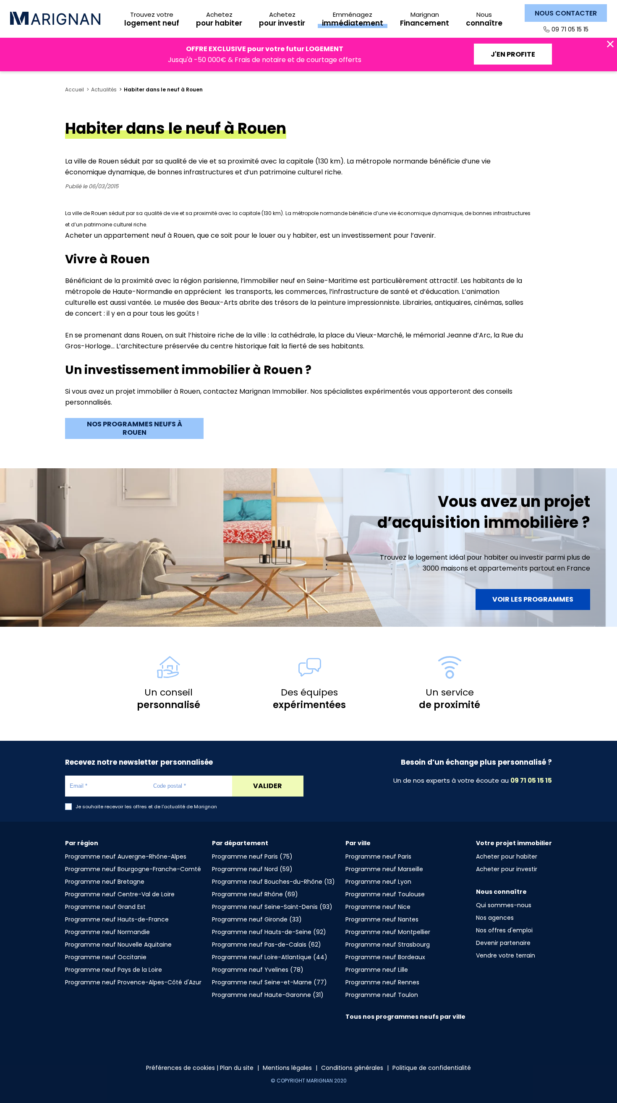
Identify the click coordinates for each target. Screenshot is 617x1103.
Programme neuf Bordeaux (385, 957)
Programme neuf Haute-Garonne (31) (268, 995)
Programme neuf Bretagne (104, 881)
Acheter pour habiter (506, 856)
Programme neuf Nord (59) (252, 869)
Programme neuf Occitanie (105, 957)
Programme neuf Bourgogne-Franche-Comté (133, 869)
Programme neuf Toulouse (385, 894)
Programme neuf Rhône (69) (255, 894)
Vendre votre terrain (505, 955)
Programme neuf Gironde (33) (257, 919)
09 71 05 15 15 (570, 29)
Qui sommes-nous (503, 905)
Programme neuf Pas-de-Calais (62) (266, 944)
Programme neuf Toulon (381, 995)
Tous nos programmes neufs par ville (405, 1016)
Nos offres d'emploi (504, 930)
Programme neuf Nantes (381, 919)
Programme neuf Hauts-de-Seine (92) (269, 932)
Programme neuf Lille (376, 969)
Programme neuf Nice (377, 907)
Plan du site (237, 1068)
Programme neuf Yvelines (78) (257, 969)
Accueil (74, 89)
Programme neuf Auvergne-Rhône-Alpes (125, 856)
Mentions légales (287, 1068)
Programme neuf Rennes (382, 982)
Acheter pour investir (506, 869)
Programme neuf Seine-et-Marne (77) (269, 982)
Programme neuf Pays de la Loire (113, 969)
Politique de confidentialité (431, 1068)
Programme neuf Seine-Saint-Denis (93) (272, 907)
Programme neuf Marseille (384, 869)
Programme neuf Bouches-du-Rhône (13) (273, 881)
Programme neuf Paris (378, 856)
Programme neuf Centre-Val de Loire (120, 894)
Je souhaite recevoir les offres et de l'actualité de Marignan (146, 807)
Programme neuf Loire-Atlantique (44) (269, 957)
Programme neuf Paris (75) (252, 856)
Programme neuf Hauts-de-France (117, 919)
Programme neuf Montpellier (387, 932)
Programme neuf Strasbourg (387, 944)
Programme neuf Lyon (378, 881)
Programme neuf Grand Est (105, 907)
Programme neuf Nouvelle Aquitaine (118, 944)
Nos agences (495, 918)
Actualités (104, 89)
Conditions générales (352, 1068)
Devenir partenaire (503, 943)
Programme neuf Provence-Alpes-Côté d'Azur (133, 982)
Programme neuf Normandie (107, 932)
